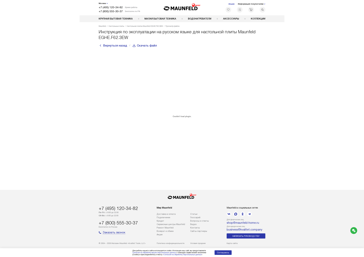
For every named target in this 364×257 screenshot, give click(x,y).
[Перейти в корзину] (251, 10)
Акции (231, 4)
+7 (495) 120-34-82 (111, 7)
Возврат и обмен (165, 231)
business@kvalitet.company (244, 229)
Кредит (160, 221)
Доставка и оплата (166, 214)
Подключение (163, 217)
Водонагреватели (199, 18)
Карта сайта (232, 243)
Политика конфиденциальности (170, 243)
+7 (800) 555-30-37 (111, 11)
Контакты (195, 228)
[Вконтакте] (229, 214)
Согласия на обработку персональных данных (183, 255)
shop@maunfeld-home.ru (243, 222)
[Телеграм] (249, 214)
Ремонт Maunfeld (165, 228)
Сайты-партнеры (198, 231)
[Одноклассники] (242, 214)
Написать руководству (245, 236)
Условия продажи (198, 243)
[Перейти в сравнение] (240, 10)
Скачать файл (147, 45)
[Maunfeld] (182, 7)
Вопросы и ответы (199, 221)
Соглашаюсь (223, 252)
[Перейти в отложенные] (228, 10)
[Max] (235, 214)
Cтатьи (193, 214)
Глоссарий (195, 217)
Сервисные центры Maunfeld (171, 224)
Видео (193, 224)
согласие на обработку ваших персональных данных (154, 253)
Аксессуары (231, 18)
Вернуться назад (115, 45)
